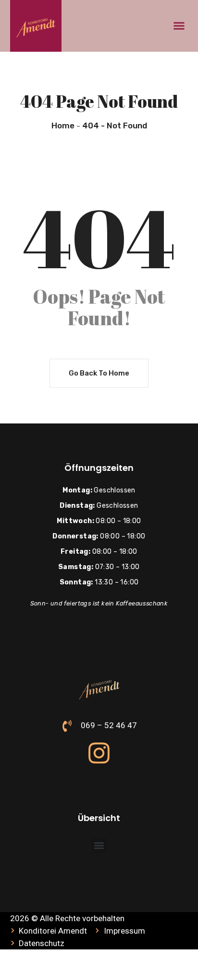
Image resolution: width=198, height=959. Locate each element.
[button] (179, 26)
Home (62, 125)
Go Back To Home (99, 373)
